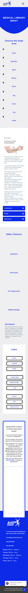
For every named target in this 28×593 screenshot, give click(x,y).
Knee (14, 368)
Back (14, 396)
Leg (14, 388)
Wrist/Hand (14, 382)
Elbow (14, 363)
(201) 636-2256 (10, 460)
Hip (14, 401)
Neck (14, 358)
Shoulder (15, 377)
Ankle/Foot (14, 407)
